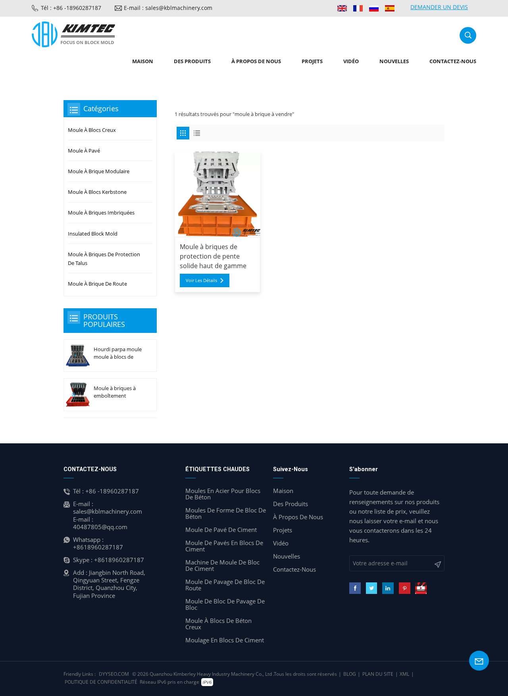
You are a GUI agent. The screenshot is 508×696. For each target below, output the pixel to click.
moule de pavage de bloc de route (225, 584)
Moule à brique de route (97, 283)
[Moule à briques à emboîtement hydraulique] (78, 395)
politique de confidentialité (101, 682)
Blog (349, 674)
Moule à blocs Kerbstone (97, 191)
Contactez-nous (452, 61)
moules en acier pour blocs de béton (222, 493)
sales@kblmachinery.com (107, 511)
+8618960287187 (98, 547)
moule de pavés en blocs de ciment (224, 545)
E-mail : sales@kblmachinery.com (168, 8)
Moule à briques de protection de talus (104, 259)
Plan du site (377, 674)
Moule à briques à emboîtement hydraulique (115, 392)
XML (404, 674)
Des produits (192, 61)
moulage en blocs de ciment (224, 640)
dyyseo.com (114, 674)
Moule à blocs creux (92, 129)
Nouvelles (394, 61)
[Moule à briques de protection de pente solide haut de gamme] (217, 194)
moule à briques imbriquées (101, 212)
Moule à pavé (84, 150)
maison (283, 490)
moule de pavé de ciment (221, 529)
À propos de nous (256, 61)
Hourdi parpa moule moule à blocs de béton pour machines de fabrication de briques (118, 353)
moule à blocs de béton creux (218, 623)
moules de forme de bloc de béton (225, 513)
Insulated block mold (92, 233)
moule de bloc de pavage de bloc (225, 604)
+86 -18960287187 (112, 491)
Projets (312, 61)
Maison (142, 61)
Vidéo (351, 61)
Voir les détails (201, 280)
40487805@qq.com (100, 527)
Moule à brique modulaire (98, 171)
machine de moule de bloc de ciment (222, 565)
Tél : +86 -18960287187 (71, 8)
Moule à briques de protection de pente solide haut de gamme (213, 256)
